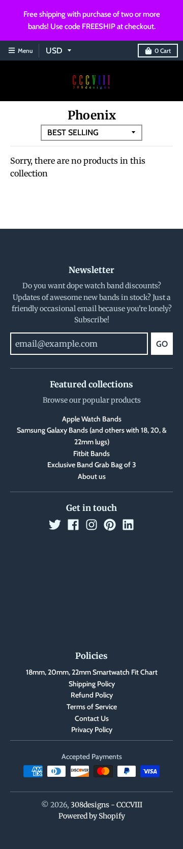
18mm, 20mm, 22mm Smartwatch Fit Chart (92, 672)
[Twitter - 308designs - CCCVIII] (55, 525)
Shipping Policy (92, 683)
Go (162, 344)
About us (92, 476)
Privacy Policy (91, 729)
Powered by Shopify (91, 816)
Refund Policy (92, 695)
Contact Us (92, 718)
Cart (163, 50)
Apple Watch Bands (91, 418)
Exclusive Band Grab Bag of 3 (91, 464)
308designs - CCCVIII (106, 804)
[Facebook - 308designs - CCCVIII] (73, 525)
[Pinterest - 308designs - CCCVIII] (110, 525)
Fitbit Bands (91, 453)
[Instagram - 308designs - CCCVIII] (91, 525)
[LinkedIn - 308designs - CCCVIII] (128, 525)
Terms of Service (92, 706)
